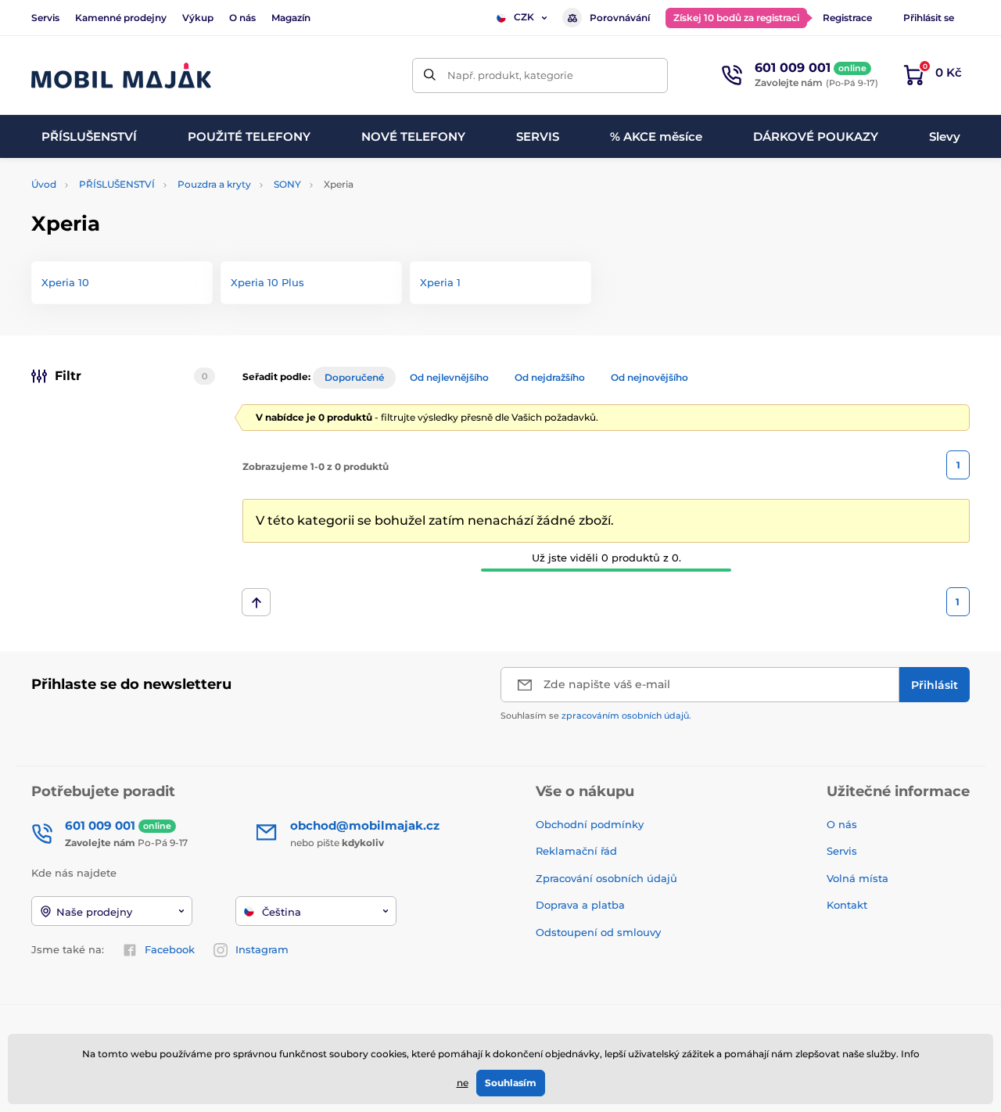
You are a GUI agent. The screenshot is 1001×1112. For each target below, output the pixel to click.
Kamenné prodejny (121, 17)
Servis (45, 17)
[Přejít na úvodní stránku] (121, 75)
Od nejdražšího (550, 377)
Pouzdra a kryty (214, 184)
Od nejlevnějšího (449, 377)
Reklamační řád (576, 851)
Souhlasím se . (595, 715)
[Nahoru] (256, 602)
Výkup (197, 17)
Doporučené (354, 377)
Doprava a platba (580, 905)
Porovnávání (620, 17)
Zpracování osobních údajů (606, 878)
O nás (242, 17)
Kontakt (847, 905)
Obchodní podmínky (590, 824)
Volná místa (857, 878)
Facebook (170, 949)
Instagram (262, 949)
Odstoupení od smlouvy (600, 932)
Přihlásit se (928, 17)
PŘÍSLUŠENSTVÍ (117, 184)
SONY (287, 184)
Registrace (847, 17)
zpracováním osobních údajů (625, 715)
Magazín (290, 17)
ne (462, 1083)
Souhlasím (510, 1083)
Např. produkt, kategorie (510, 75)
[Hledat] (429, 75)
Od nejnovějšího (649, 377)
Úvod (43, 184)
